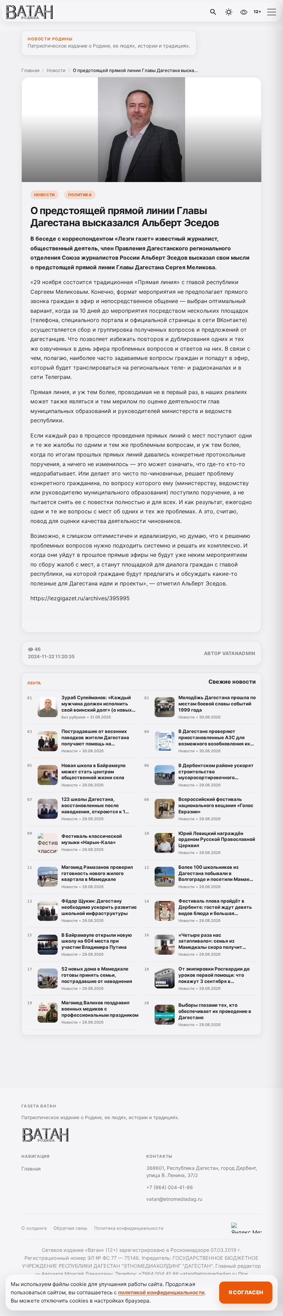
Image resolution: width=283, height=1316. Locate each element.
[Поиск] (213, 12)
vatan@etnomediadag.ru (174, 1199)
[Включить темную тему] (228, 12)
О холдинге (34, 1228)
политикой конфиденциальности (161, 1292)
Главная (30, 70)
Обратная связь (70, 1228)
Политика (79, 194)
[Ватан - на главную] (34, 12)
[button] (271, 12)
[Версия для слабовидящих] (244, 12)
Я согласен (245, 1292)
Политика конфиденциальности (129, 1228)
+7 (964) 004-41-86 (169, 1187)
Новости (56, 70)
